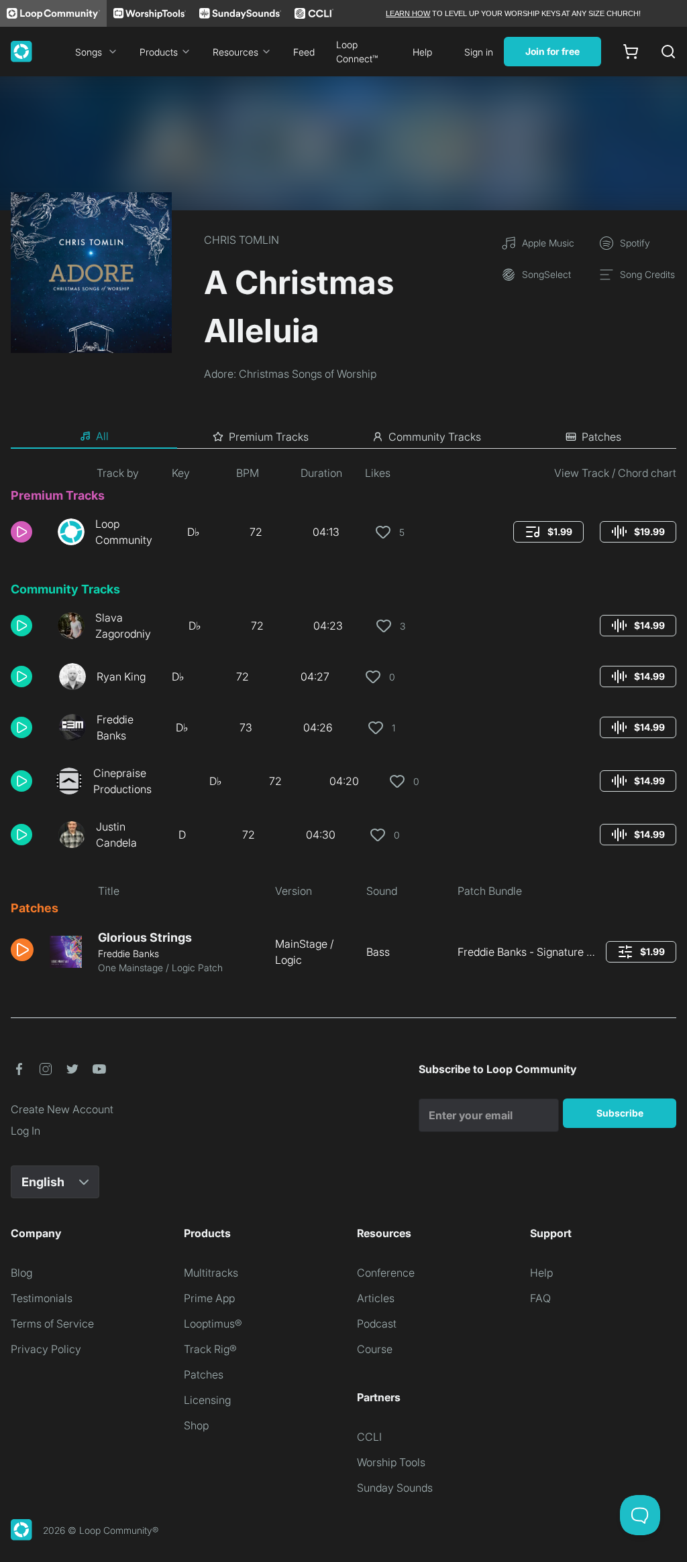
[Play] (21, 532)
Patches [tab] (601, 436)
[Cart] (631, 52)
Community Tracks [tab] (434, 436)
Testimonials (41, 1298)
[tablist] (343, 437)
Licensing (207, 1400)
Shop (196, 1425)
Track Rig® (210, 1349)
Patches (203, 1374)
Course (374, 1349)
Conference (386, 1272)
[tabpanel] (343, 725)
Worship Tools (391, 1462)
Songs (88, 52)
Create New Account (62, 1109)
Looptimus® (213, 1323)
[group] (548, 532)
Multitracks (211, 1272)
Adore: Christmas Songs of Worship (290, 373)
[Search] (668, 52)
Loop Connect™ (357, 51)
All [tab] (102, 436)
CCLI (369, 1436)
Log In (25, 1130)
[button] (29, 532)
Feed (304, 52)
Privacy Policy (46, 1349)
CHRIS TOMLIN (241, 239)
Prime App (209, 1298)
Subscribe (619, 1113)
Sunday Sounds (395, 1487)
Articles (375, 1298)
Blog (21, 1272)
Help (422, 52)
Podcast (377, 1323)
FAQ (540, 1298)
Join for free (552, 51)
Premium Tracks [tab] (269, 436)
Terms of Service (52, 1323)
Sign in (478, 52)
